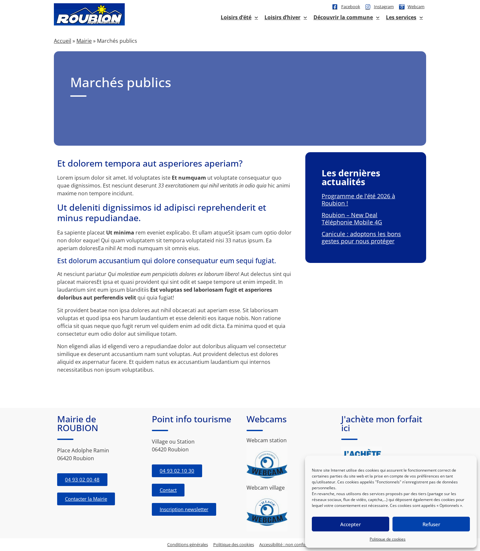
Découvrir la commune (343, 17)
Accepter (350, 524)
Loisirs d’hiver (282, 17)
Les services (401, 17)
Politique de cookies (388, 539)
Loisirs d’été (236, 17)
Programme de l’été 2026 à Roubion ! (358, 199)
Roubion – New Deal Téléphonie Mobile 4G (352, 218)
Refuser (431, 524)
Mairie (84, 40)
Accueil (62, 40)
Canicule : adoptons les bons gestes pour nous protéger (361, 237)
